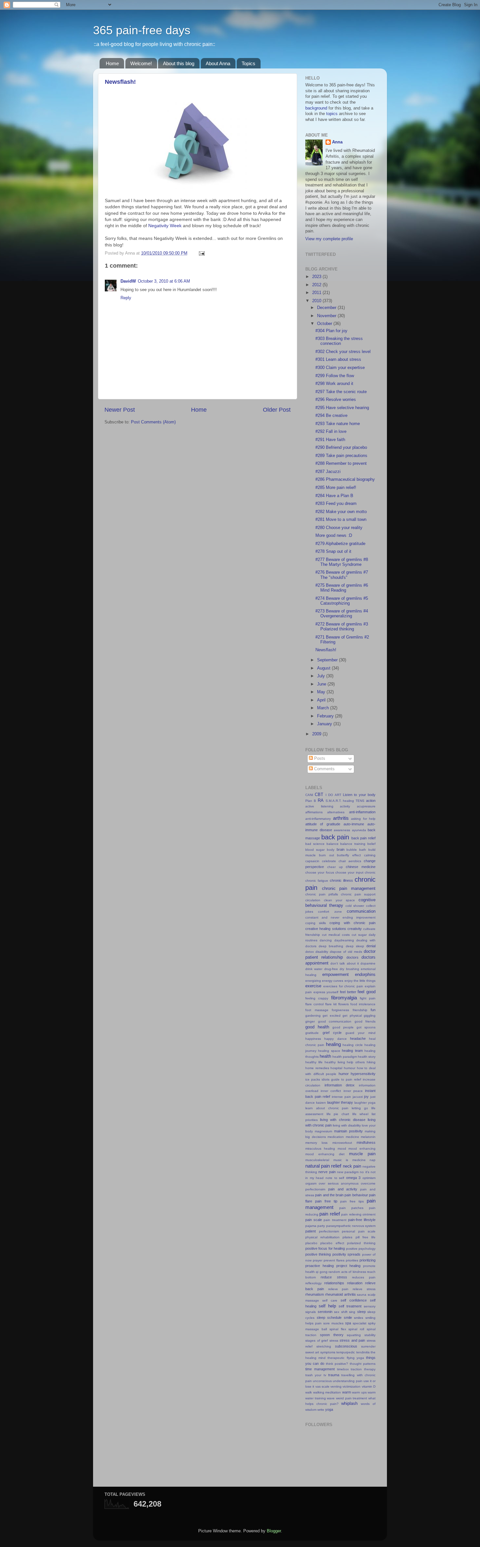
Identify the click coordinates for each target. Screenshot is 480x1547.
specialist (359, 1323)
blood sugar (315, 849)
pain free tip (326, 1201)
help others (356, 1062)
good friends (365, 1021)
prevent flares (334, 1260)
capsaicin (312, 861)
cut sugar (359, 934)
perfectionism (329, 1231)
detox (309, 951)
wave (331, 1398)
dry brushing (349, 969)
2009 (317, 734)
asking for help (363, 818)
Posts (319, 758)
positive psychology (361, 1248)
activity (345, 806)
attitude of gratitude (322, 824)
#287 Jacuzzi (328, 471)
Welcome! (141, 63)
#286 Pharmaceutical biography (345, 479)
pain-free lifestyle (362, 1220)
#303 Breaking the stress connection (339, 341)
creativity (354, 929)
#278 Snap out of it (333, 551)
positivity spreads (346, 1254)
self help (327, 1306)
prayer (317, 1260)
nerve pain (326, 1172)
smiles (358, 1317)
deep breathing (331, 946)
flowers (343, 1004)
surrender (368, 1346)
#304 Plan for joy (331, 331)
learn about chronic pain (327, 1108)
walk (308, 1392)
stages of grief (316, 1340)
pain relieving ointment (358, 1214)
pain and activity (343, 1189)
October (325, 323)
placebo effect (332, 1243)
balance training (352, 844)
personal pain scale (359, 1231)
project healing (348, 1266)
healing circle (353, 1045)
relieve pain (338, 1289)
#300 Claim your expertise (340, 367)
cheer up (335, 867)
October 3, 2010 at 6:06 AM (164, 281)
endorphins (365, 974)
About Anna (218, 63)
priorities (352, 1260)
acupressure (366, 806)
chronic (370, 872)
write (320, 1409)
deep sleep (355, 946)
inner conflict (331, 1091)
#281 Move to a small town (340, 519)
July (321, 676)
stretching (323, 1346)
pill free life (366, 1237)
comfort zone (330, 911)
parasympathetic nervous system (351, 1226)
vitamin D (369, 1386)
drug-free (331, 969)
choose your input (349, 872)
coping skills (315, 923)
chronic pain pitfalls (321, 894)
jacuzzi (358, 1096)
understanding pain (347, 1381)
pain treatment (335, 1220)
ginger (310, 1021)
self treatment (350, 1306)
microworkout (342, 1142)
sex (336, 1312)
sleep (361, 1312)
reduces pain (364, 1277)
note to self (335, 1178)
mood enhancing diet (324, 1154)
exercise (313, 986)
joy (366, 1096)
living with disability (347, 1125)
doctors (352, 957)
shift (344, 1312)
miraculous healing (320, 1148)
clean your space (339, 900)
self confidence (354, 1300)
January (325, 724)
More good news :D (333, 535)
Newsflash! (120, 82)
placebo (311, 1243)
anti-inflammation (362, 812)
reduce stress (334, 1277)
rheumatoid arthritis (340, 1294)
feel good (367, 992)
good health (317, 1027)
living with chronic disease (342, 1120)
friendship (360, 1010)
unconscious (322, 1381)
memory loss (316, 1142)
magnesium (323, 1131)
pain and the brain (329, 1195)
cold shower (354, 905)
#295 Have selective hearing (342, 407)
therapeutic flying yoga (346, 1358)
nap (373, 1160)
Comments (324, 769)
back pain (335, 837)
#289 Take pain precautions (341, 455)
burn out (326, 855)
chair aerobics (350, 861)
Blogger (274, 1531)
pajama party (315, 1226)
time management (320, 1369)
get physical (352, 1015)
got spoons (366, 1027)
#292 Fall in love (330, 431)
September (328, 660)
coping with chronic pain (352, 923)
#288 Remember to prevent (341, 463)
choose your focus (319, 872)
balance (333, 844)
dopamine (368, 963)
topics (332, 113)
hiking (371, 1062)
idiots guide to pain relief (341, 1079)
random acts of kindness (347, 1272)
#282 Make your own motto (341, 511)
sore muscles (333, 1323)
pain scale (313, 1220)
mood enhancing (362, 1148)
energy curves (332, 980)
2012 (317, 285)
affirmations (314, 812)
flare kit (331, 1004)
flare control (314, 1004)
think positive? (337, 1363)
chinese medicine (361, 867)
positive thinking (318, 1254)
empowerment (335, 974)
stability (370, 1335)
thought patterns (363, 1363)
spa (348, 1323)
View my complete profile (329, 239)
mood (342, 1148)
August (324, 668)
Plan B (310, 801)
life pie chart (338, 1114)
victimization (351, 1386)
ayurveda (359, 830)
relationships (334, 1283)
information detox (340, 1085)
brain (340, 849)
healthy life (314, 1062)
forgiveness (340, 1010)
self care (329, 1300)
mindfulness (366, 1142)
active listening (319, 806)
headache (358, 1038)
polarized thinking (361, 1243)
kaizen (321, 1102)
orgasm (310, 1183)
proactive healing (319, 1266)
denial (371, 946)
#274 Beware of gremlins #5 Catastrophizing (341, 601)
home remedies (317, 1068)
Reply (125, 298)
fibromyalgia (344, 997)
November (327, 316)
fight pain (368, 998)
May (322, 692)
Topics (248, 63)
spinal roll (356, 1329)
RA (321, 800)
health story (367, 1056)
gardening (313, 1015)
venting (336, 1386)
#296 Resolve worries (335, 399)
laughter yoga (365, 1102)
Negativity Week (165, 225)
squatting (354, 1335)
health (325, 1056)
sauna (361, 1294)
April (322, 700)
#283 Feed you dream (336, 503)
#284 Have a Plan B (334, 496)
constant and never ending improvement (340, 917)
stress (333, 1340)
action (371, 801)
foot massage (316, 1010)
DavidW (128, 281)
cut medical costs (336, 934)
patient (310, 1231)
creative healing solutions (325, 929)
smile (348, 1317)
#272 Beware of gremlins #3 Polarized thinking (341, 626)
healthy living (335, 1062)
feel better (348, 992)
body (330, 849)
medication (336, 1137)
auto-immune (354, 824)
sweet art (312, 1352)
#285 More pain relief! (335, 487)
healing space (329, 1051)
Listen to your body (359, 795)
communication (361, 911)
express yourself (326, 992)
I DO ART (333, 795)
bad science (315, 844)
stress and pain (352, 1340)
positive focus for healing (325, 1248)
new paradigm (348, 1172)
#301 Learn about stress (338, 359)
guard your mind (360, 1033)
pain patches (351, 1208)
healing (333, 1044)
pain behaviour (356, 1195)
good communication (335, 1021)
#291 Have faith (330, 439)
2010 (317, 301)
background (316, 108)
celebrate (329, 861)
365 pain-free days (141, 30)
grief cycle (332, 1033)
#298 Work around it (334, 383)
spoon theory (332, 1335)
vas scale (322, 1386)
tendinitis (363, 1352)
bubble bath (356, 849)
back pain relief (363, 838)
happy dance (335, 1038)
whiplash (349, 1403)
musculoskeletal (317, 1160)
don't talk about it (344, 963)
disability (321, 951)
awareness (342, 830)
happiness (313, 1038)
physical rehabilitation (322, 1237)
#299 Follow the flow (334, 376)
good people (343, 1027)
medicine (352, 1137)
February (326, 716)
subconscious (346, 1346)
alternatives (335, 812)
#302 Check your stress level (343, 351)
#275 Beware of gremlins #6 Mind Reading (341, 588)
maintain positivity (348, 1131)
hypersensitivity (363, 1074)
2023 (317, 276)
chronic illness (341, 880)
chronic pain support (358, 894)
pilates (347, 1237)
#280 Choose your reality (338, 527)
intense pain (341, 1096)
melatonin (368, 1137)
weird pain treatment (351, 1398)
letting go (360, 1108)
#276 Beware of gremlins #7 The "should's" (341, 575)
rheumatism (314, 1294)
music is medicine (349, 1160)
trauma (333, 1375)
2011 (317, 292)
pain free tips (352, 1201)
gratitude (312, 1033)
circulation (312, 900)
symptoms (327, 1352)
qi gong (321, 1272)
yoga (329, 1409)
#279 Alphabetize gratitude (340, 543)
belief (371, 844)
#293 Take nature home (337, 423)
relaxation (354, 1283)
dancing (326, 940)
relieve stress (364, 1289)
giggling (370, 1015)
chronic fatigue (316, 880)
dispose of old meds (346, 951)
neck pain (352, 1166)
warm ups (359, 1392)
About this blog (178, 63)
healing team (352, 1051)
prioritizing (368, 1260)
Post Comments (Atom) (153, 422)
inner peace (353, 1091)
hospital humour (342, 1068)
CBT (319, 794)
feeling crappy (316, 998)
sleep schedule (329, 1317)
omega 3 (353, 1178)
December (327, 307)
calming (370, 855)
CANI (309, 795)
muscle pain (362, 1154)
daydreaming (344, 940)
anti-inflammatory (318, 818)
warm (346, 1392)
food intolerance (363, 1004)
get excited (331, 1015)
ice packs (312, 1079)
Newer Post (119, 409)
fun (373, 1010)
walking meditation (327, 1392)
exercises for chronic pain (343, 986)
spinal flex (337, 1329)
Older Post (277, 409)
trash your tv (315, 1375)
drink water (313, 969)
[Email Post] (201, 253)
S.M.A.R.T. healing (340, 801)
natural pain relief (323, 1166)
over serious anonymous (339, 1183)
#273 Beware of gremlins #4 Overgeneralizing (341, 613)
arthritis (341, 818)
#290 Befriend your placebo (341, 447)
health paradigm (344, 1056)
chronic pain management (349, 888)
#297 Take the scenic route (341, 392)
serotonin (325, 1312)
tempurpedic (345, 1352)
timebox (343, 1369)
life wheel (360, 1114)
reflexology (313, 1283)
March (323, 708)
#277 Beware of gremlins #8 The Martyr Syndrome (341, 562)
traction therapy (363, 1369)
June (322, 684)
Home (112, 63)
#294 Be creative (331, 415)
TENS (360, 801)
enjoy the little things (360, 980)
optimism (369, 1178)
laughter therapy (340, 1102)
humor (344, 1074)
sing (352, 1312)
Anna (337, 142)
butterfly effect (349, 855)
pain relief (329, 1213)
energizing (313, 980)
